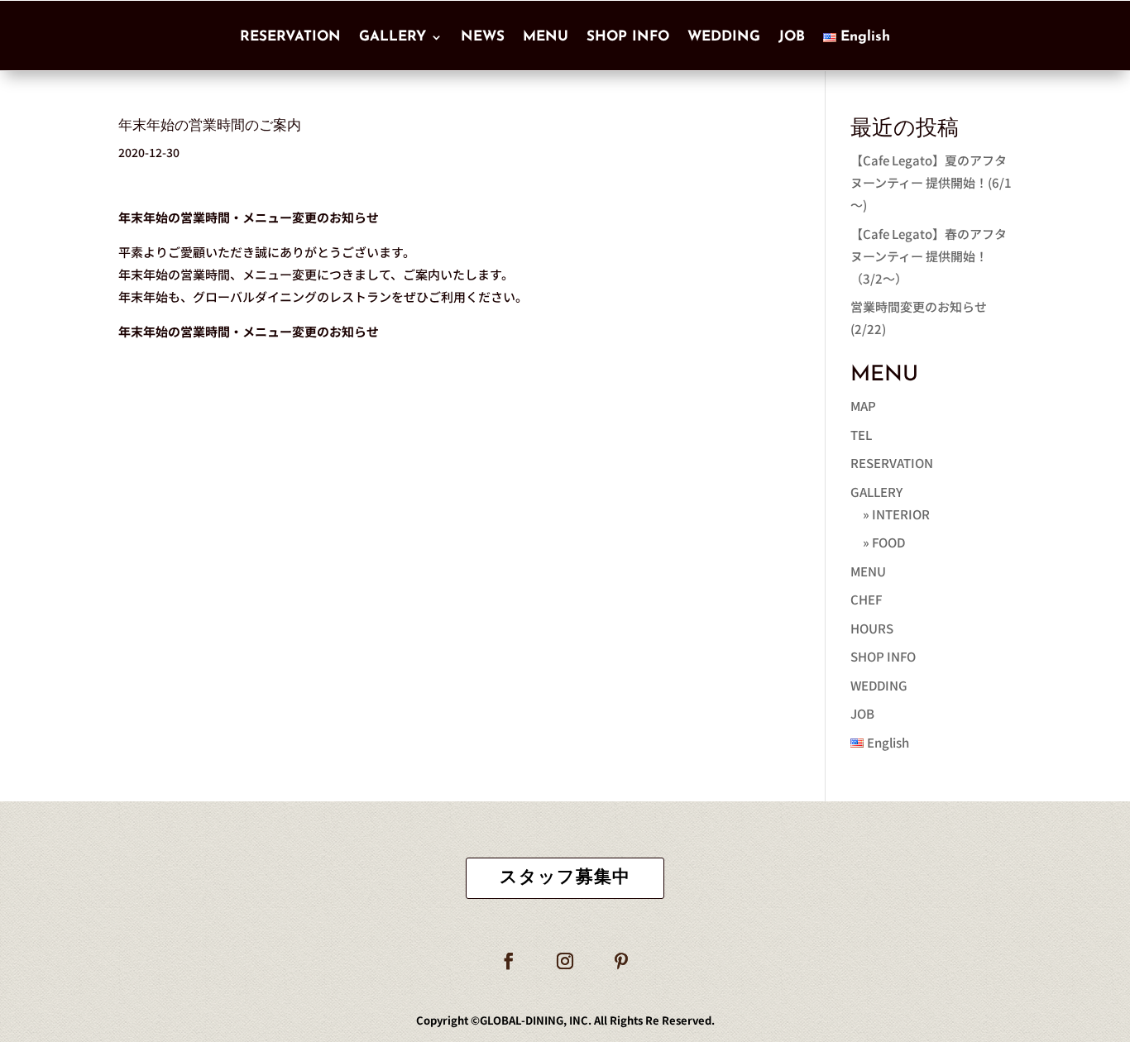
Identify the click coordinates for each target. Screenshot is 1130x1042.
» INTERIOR (896, 514)
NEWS (483, 37)
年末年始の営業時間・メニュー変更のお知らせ (248, 331)
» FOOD (884, 542)
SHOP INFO (628, 37)
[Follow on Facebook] (508, 960)
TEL (861, 434)
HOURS (871, 628)
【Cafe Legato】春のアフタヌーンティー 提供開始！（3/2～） (928, 256)
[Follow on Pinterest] (621, 960)
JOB (791, 37)
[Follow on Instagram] (565, 960)
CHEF (866, 599)
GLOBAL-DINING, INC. (535, 1020)
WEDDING (723, 37)
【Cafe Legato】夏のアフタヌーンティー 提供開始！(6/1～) (931, 182)
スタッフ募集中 (565, 878)
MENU (545, 37)
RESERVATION (290, 37)
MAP (863, 405)
